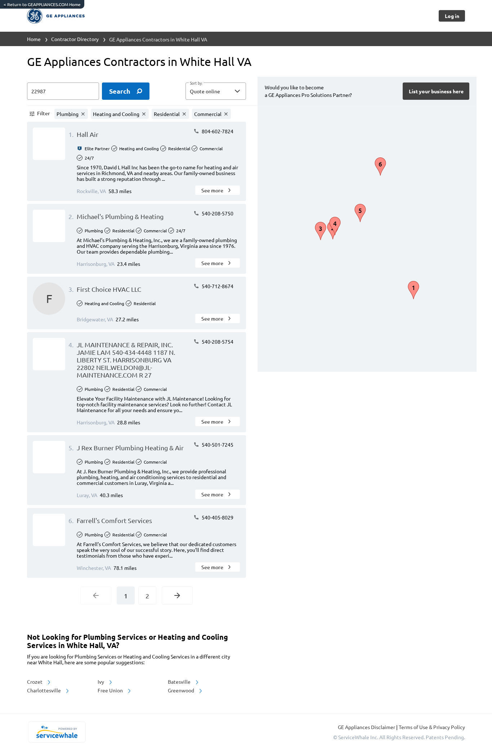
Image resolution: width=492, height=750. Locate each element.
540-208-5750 (217, 213)
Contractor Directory (75, 39)
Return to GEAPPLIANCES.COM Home (42, 4)
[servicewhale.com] (56, 732)
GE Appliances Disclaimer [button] (367, 727)
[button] (215, 91)
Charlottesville (44, 690)
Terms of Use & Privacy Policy (432, 727)
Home (34, 39)
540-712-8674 (217, 286)
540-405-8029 (217, 517)
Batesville (180, 681)
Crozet (35, 681)
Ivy (101, 681)
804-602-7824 (217, 131)
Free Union (111, 690)
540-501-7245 (217, 444)
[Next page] (177, 595)
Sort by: (196, 83)
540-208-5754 (217, 341)
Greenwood (181, 690)
